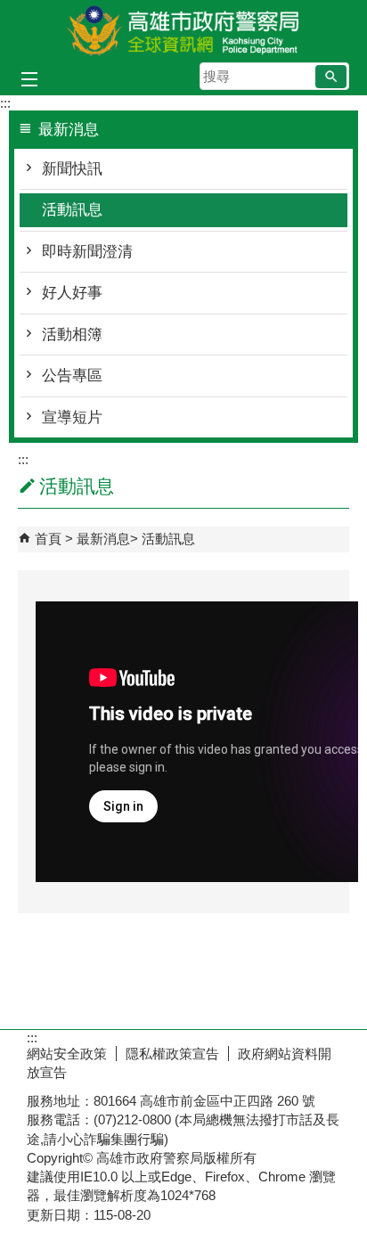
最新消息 (103, 538)
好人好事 (72, 292)
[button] (331, 76)
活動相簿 (72, 334)
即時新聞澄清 (87, 251)
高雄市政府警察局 (183, 30)
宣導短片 (72, 417)
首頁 (48, 538)
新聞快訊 (72, 168)
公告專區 (72, 375)
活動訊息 (72, 209)
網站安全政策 (67, 1053)
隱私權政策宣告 (172, 1053)
